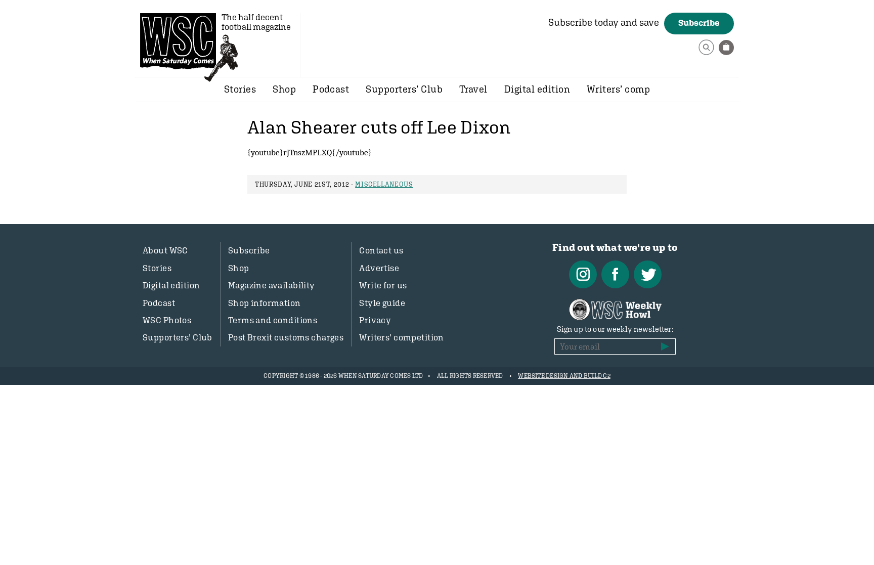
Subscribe (699, 23)
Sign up (665, 346)
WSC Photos (167, 320)
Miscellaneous (384, 184)
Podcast (331, 89)
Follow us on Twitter (648, 274)
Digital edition (537, 89)
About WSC (165, 250)
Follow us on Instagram (583, 274)
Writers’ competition (401, 337)
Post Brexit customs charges (285, 337)
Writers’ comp (618, 89)
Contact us (381, 250)
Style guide (382, 303)
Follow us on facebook (615, 274)
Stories (240, 89)
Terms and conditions (273, 320)
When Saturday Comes (178, 41)
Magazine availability (271, 285)
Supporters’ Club (404, 89)
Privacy (375, 320)
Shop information (264, 303)
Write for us (383, 285)
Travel (473, 89)
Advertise (379, 268)
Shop (284, 89)
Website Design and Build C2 (564, 375)
